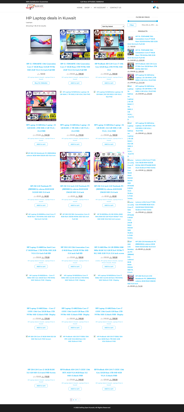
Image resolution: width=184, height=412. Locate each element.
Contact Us (115, 8)
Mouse (114, 262)
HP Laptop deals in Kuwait (36, 77)
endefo (98, 261)
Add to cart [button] (75, 83)
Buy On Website (41, 83)
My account (100, 8)
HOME (79, 8)
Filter (132, 25)
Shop (87, 8)
